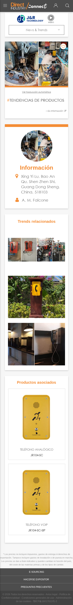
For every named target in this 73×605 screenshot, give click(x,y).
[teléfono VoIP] (36, 492)
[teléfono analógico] (36, 417)
